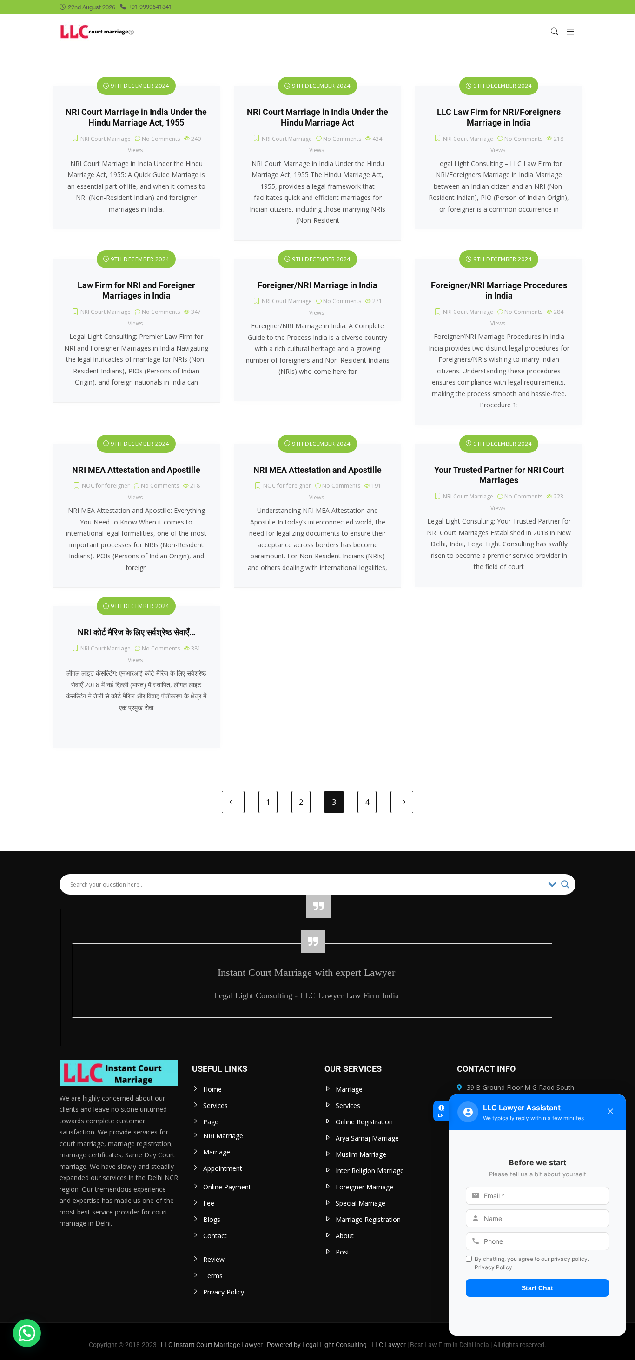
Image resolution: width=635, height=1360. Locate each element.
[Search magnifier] (565, 884)
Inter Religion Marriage (370, 1170)
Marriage (216, 1152)
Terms (213, 1275)
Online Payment (227, 1186)
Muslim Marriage (361, 1154)
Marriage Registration (368, 1219)
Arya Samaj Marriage (367, 1138)
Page (210, 1121)
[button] (566, 31)
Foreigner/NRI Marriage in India (317, 285)
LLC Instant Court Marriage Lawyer (212, 1344)
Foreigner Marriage (364, 1186)
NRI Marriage (223, 1135)
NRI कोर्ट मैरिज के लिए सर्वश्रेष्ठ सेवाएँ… (136, 632)
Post (343, 1251)
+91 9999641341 (150, 7)
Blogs (211, 1219)
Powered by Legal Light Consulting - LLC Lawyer (337, 1344)
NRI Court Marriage (105, 139)
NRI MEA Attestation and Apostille (136, 470)
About (345, 1235)
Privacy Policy (223, 1291)
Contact (215, 1235)
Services (215, 1105)
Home (212, 1089)
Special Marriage (360, 1203)
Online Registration (364, 1121)
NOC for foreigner (106, 486)
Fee (208, 1203)
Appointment (222, 1168)
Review (214, 1259)
